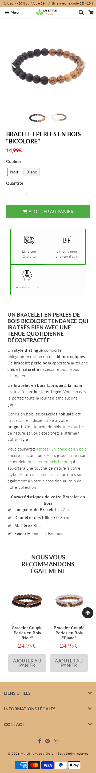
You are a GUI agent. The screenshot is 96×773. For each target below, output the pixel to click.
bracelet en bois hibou (48, 461)
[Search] (81, 12)
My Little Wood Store (37, 753)
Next (83, 63)
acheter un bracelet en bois (61, 449)
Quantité (14, 183)
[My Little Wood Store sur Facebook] (40, 742)
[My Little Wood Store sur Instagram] (56, 742)
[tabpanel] (37, 117)
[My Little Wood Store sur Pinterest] (48, 742)
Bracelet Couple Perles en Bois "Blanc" (69, 632)
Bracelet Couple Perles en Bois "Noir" (27, 632)
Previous (12, 63)
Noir (14, 171)
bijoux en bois (48, 474)
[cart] (91, 12)
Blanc (31, 171)
